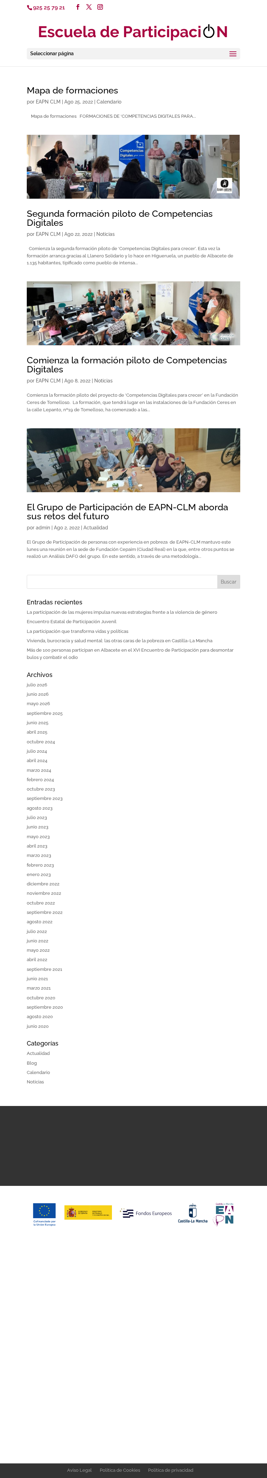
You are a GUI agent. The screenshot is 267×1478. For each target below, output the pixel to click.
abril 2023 (37, 846)
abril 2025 (37, 732)
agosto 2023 (39, 808)
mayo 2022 (38, 950)
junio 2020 (38, 1026)
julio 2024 (37, 751)
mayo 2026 (38, 703)
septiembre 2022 (45, 912)
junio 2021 (37, 978)
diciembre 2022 (43, 883)
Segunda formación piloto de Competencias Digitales (120, 218)
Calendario (109, 102)
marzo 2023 (39, 855)
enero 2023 (39, 874)
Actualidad (95, 527)
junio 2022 (37, 940)
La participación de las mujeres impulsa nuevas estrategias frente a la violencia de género (122, 612)
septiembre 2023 (45, 798)
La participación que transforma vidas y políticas (77, 631)
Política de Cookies (120, 1470)
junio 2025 (37, 722)
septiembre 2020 (45, 1007)
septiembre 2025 (45, 713)
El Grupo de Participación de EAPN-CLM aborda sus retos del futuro (127, 511)
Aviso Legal (79, 1470)
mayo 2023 (38, 836)
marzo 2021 (39, 988)
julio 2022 (37, 931)
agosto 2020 (40, 1016)
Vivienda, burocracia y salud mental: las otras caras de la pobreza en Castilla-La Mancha (119, 640)
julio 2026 (37, 684)
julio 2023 (37, 817)
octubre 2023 (41, 789)
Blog (32, 1063)
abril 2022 (37, 959)
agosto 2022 (39, 921)
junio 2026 (38, 694)
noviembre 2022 (44, 893)
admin (43, 527)
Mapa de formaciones (72, 90)
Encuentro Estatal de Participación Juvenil (71, 621)
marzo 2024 (39, 770)
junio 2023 (37, 826)
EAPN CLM (48, 102)
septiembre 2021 (44, 969)
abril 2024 (37, 760)
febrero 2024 (40, 779)
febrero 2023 (40, 865)
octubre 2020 (41, 997)
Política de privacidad (170, 1470)
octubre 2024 (41, 741)
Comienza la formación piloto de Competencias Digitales (127, 364)
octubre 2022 (41, 903)
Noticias (105, 234)
